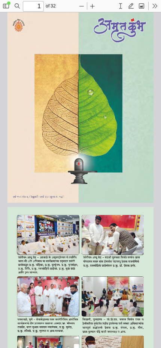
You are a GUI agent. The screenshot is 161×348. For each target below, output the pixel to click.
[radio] (120, 6)
